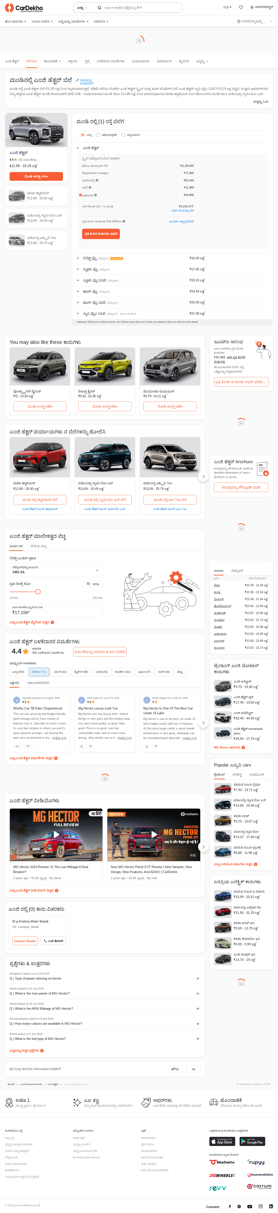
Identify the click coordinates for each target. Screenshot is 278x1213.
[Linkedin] (271, 1207)
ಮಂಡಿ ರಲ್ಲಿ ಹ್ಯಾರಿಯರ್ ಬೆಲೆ (39, 500)
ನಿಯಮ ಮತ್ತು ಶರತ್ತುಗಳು (17, 1150)
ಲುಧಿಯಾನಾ (220, 633)
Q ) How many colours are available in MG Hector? (46, 1023)
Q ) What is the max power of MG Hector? (40, 993)
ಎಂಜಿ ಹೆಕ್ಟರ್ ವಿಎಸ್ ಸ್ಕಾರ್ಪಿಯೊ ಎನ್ (104, 508)
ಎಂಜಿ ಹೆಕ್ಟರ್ (12, 61)
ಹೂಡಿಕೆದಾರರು (12, 1170)
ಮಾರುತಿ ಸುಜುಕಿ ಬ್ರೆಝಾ (247, 784)
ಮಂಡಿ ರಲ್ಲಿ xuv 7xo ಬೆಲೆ (170, 500)
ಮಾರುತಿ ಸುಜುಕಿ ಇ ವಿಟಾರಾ (249, 891)
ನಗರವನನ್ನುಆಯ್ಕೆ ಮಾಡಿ (255, 21)
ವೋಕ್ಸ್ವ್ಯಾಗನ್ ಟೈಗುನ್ (27, 391)
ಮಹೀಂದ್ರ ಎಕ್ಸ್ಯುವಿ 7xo (157, 483)
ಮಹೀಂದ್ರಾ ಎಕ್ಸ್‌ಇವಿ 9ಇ (247, 907)
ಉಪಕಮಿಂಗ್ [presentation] (256, 774)
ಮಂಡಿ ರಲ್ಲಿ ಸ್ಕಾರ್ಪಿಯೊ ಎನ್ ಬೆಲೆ (105, 500)
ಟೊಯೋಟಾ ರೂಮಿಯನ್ (158, 391)
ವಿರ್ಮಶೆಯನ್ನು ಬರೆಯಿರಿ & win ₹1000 (99, 652)
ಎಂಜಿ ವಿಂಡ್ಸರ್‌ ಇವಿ (244, 954)
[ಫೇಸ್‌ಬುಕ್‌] (230, 1207)
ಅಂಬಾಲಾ (219, 647)
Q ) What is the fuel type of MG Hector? (38, 1039)
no (193, 1069)
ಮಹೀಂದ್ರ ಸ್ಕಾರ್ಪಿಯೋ (246, 831)
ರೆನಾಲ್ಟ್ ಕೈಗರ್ (86, 391)
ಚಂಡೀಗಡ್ (220, 613)
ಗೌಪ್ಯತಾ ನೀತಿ (11, 1157)
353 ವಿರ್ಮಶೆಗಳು (27, 159)
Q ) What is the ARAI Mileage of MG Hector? (41, 1008)
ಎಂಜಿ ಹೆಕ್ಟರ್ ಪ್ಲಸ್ (243, 697)
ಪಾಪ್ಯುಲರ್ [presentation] (237, 570)
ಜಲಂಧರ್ (219, 640)
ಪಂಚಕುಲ (219, 620)
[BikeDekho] (222, 1162)
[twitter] (239, 1207)
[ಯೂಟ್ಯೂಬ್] (249, 1207)
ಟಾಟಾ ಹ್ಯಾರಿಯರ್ (24, 483)
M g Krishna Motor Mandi (30, 921)
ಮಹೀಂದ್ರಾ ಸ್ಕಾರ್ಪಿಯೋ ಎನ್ (95, 483)
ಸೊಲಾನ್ (219, 599)
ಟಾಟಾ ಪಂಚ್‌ (241, 816)
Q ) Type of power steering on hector (35, 978)
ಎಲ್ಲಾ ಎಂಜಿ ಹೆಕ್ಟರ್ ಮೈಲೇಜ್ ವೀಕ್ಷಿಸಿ (29, 622)
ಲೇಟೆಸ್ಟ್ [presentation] (237, 774)
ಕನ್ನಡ (226, 6)
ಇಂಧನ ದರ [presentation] (16, 546)
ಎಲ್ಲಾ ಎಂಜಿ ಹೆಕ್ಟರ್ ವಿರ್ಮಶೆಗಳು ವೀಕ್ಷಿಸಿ (31, 758)
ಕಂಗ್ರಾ (217, 592)
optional (87, 195)
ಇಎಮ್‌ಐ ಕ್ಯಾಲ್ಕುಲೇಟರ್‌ (181, 221)
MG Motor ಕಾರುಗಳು (227, 747)
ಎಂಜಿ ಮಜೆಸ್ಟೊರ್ (243, 713)
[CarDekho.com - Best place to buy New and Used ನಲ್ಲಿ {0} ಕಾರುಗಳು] (24, 7)
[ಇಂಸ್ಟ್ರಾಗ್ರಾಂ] (261, 1207)
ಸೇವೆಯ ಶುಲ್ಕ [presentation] (38, 546)
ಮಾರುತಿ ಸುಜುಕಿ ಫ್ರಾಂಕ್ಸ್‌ (247, 847)
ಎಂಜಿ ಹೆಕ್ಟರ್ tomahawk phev (248, 731)
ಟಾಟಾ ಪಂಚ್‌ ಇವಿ (244, 923)
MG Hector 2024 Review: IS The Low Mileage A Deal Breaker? (50, 869)
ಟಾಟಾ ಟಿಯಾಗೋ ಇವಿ (247, 939)
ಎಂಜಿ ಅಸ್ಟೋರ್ (242, 681)
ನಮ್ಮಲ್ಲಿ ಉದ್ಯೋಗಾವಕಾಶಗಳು (19, 1144)
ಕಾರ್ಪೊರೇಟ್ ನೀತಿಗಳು (16, 1163)
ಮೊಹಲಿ (218, 627)
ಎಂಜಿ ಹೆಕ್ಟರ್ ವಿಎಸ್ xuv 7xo (170, 508)
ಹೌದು (175, 1069)
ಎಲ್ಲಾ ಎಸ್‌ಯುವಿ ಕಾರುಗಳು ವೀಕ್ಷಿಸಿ (233, 864)
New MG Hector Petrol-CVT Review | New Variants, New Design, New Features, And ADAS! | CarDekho (151, 869)
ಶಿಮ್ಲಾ (217, 585)
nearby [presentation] (218, 570)
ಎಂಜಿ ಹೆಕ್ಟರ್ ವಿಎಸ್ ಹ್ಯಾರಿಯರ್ (40, 508)
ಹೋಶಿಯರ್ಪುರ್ (222, 606)
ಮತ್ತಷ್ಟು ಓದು (260, 101)
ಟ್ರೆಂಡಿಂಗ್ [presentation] (219, 774)
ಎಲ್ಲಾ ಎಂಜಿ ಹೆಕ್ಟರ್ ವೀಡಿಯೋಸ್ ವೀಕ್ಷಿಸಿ (32, 890)
